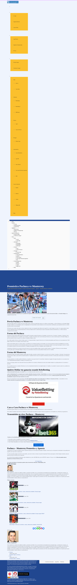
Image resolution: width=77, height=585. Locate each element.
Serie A (17, 83)
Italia (14, 79)
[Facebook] (34, 528)
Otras (12, 76)
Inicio (12, 6)
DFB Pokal (18, 112)
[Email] (39, 528)
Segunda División (16, 21)
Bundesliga (18, 100)
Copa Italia (18, 89)
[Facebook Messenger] (43, 528)
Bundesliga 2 (18, 106)
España (12, 12)
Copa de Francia (18, 129)
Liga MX (17, 158)
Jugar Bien (57, 561)
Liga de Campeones (14, 58)
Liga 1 (17, 123)
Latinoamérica (15, 149)
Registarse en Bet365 (39, 444)
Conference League (16, 68)
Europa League (16, 62)
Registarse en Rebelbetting (38, 403)
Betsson (17, 193)
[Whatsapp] (37, 528)
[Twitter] (36, 528)
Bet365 (17, 187)
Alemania (15, 97)
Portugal (14, 137)
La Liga (14, 15)
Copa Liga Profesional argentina (21, 170)
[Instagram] (41, 528)
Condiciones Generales (49, 561)
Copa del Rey (15, 27)
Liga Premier (15, 39)
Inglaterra (13, 35)
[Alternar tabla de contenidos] (42, 318)
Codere (17, 199)
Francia (14, 120)
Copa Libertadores (19, 152)
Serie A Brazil (18, 164)
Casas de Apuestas (16, 184)
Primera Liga (18, 141)
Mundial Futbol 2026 (21, 518)
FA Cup (14, 50)
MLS (16, 176)
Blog (14, 213)
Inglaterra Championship (17, 44)
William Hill (18, 205)
